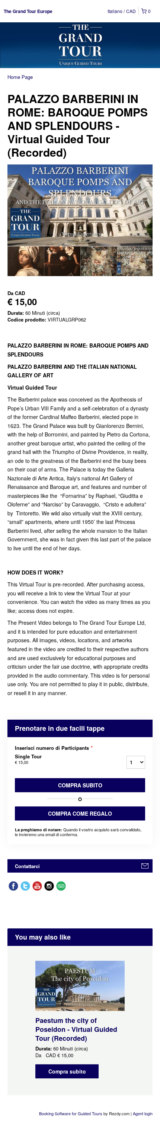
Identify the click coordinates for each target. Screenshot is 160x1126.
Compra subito (80, 785)
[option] (25, 261)
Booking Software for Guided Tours (71, 1113)
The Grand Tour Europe (28, 11)
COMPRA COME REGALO (80, 813)
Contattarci (27, 866)
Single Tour (28, 759)
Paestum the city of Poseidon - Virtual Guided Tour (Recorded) (76, 1029)
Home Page (20, 76)
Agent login (143, 1113)
